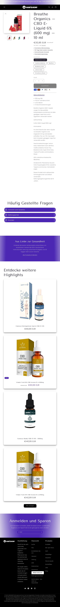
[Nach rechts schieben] (28, 38)
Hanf (46, 551)
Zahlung (33, 559)
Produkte (47, 544)
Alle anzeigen (30, 505)
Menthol (51, 63)
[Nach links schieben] (5, 38)
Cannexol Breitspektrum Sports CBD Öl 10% (30, 326)
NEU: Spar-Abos (49, 547)
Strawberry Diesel (40, 73)
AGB (32, 563)
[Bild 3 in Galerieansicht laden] (19, 38)
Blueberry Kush (39, 66)
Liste (46, 567)
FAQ (32, 547)
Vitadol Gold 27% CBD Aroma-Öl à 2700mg (30, 495)
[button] (4, 7)
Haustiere (48, 557)
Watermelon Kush (40, 60)
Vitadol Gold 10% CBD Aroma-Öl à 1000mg (30, 382)
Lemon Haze (38, 70)
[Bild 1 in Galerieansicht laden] (9, 38)
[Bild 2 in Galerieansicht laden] (14, 38)
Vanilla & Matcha (40, 63)
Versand (44, 45)
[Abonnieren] (41, 532)
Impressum (34, 569)
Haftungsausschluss (37, 576)
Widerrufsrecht (37, 572)
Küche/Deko (48, 564)
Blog (46, 571)
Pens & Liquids (49, 561)
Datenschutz (35, 566)
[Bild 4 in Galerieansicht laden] (24, 38)
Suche (33, 544)
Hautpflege (48, 554)
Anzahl (35, 77)
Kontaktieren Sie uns (35, 552)
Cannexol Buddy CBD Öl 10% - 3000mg (30, 438)
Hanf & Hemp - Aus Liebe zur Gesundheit (36, 581)
